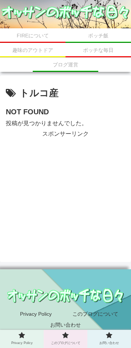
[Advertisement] (65, 184)
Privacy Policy (36, 314)
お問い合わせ (65, 325)
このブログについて (95, 314)
